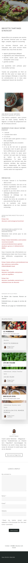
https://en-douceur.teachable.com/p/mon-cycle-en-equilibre (12, 272)
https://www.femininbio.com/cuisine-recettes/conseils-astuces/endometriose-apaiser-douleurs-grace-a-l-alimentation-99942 (14, 244)
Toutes (5, 407)
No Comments (22, 17)
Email (4, 503)
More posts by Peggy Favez (14, 455)
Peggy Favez (7, 17)
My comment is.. (6, 474)
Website (4, 511)
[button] (25, 1)
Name (4, 496)
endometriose (7, 371)
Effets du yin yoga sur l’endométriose (14, 306)
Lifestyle (14, 371)
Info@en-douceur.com (16, 546)
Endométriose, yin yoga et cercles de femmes (14, 302)
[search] (20, 1)
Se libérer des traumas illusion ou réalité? (14, 297)
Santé (5, 374)
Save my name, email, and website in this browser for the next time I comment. (14, 522)
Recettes (14, 7)
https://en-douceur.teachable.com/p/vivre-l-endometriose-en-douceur (13, 280)
